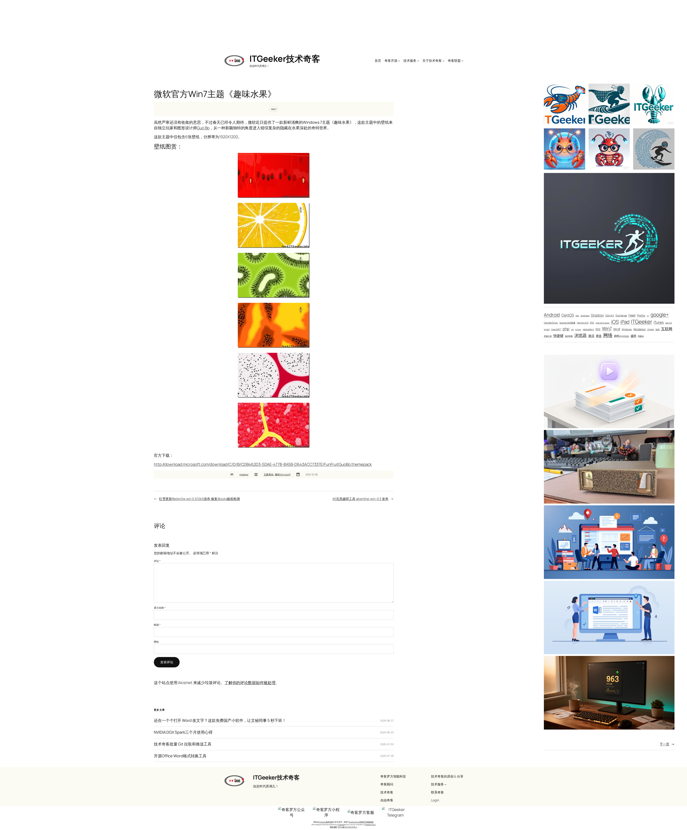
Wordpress (639, 329)
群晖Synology (621, 336)
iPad (625, 322)
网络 (608, 335)
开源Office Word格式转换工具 (180, 756)
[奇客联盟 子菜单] (462, 61)
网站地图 (333, 827)
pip (572, 329)
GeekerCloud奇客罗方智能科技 (361, 822)
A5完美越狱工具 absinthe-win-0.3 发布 (360, 499)
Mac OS (668, 323)
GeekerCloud (370, 824)
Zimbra (650, 329)
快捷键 (558, 335)
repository (588, 329)
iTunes (659, 322)
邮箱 (157, 624)
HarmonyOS (582, 322)
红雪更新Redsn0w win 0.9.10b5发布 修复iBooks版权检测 (199, 499)
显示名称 (159, 607)
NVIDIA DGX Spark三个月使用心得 (183, 732)
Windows (627, 329)
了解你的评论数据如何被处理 (250, 682)
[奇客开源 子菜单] (399, 61)
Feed (631, 315)
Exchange (621, 315)
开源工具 (548, 336)
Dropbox (597, 315)
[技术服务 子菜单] (418, 61)
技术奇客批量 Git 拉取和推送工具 (182, 744)
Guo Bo (203, 128)
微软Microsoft (283, 474)
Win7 (274, 109)
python (578, 329)
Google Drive (551, 322)
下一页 (667, 744)
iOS (615, 321)
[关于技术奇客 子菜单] (443, 61)
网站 (156, 641)
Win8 (616, 329)
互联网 (666, 328)
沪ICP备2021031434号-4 (347, 827)
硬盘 (599, 336)
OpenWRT (556, 329)
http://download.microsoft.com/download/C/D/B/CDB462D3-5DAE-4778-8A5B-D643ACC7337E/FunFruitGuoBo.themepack (263, 464)
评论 (157, 561)
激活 (591, 336)
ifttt (592, 322)
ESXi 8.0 (609, 315)
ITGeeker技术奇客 (284, 58)
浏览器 (580, 335)
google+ (660, 314)
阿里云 (641, 336)
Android (552, 315)
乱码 (657, 329)
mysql (547, 329)
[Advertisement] (343, 25)
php (566, 328)
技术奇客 (569, 336)
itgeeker (244, 474)
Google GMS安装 (567, 322)
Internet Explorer (603, 323)
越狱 (633, 336)
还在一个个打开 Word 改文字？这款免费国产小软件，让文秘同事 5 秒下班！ (220, 720)
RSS (598, 329)
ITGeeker (641, 321)
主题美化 (269, 474)
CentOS (567, 315)
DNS (577, 315)
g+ (648, 315)
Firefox (641, 315)
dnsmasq (585, 315)
